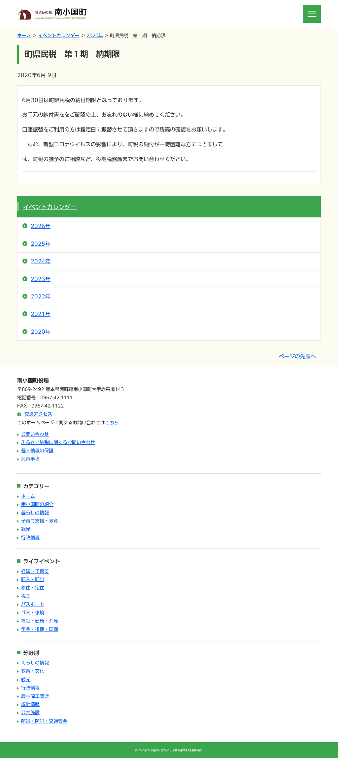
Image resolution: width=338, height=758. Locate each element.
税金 (25, 596)
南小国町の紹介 (37, 504)
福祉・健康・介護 (39, 621)
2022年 (41, 296)
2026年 (41, 226)
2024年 (41, 261)
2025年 (41, 243)
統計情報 (30, 704)
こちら (112, 422)
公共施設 (30, 712)
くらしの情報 (35, 662)
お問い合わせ (35, 434)
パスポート (32, 604)
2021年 (41, 314)
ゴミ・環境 (32, 612)
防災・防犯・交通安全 (44, 721)
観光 (25, 529)
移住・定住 (32, 587)
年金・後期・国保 (39, 629)
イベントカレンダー (59, 35)
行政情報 (30, 537)
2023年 (41, 279)
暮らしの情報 (35, 512)
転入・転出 (32, 579)
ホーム (24, 35)
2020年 (94, 35)
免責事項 (30, 459)
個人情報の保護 (37, 450)
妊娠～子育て (35, 571)
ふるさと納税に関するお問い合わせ (58, 442)
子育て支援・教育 (39, 521)
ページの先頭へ (297, 356)
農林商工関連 (35, 696)
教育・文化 (32, 671)
